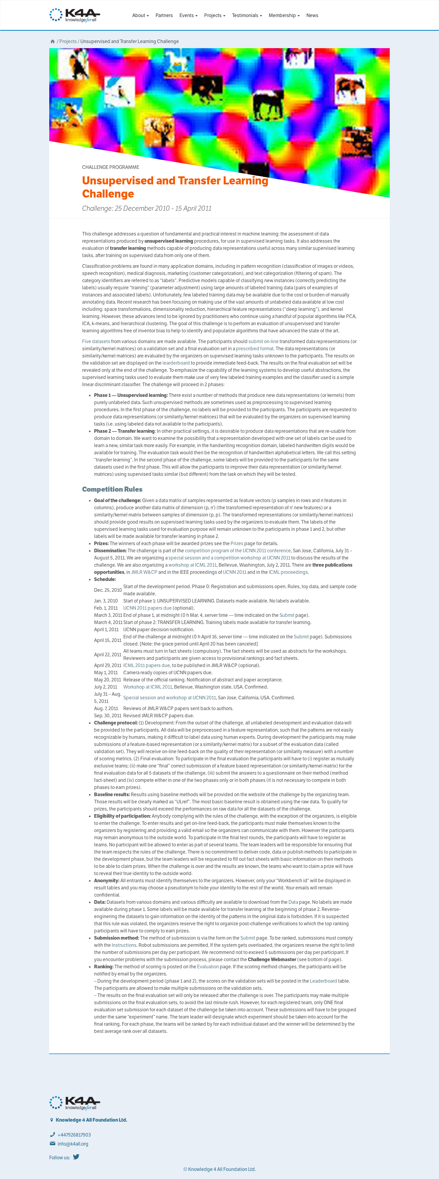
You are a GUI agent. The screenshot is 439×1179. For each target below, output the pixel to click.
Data (293, 902)
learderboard (176, 363)
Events (187, 15)
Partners (164, 15)
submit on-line (263, 341)
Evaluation (208, 967)
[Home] (52, 41)
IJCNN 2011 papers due (147, 608)
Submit (287, 615)
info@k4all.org (73, 1144)
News (312, 15)
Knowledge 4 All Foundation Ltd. (91, 1120)
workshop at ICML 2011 (192, 565)
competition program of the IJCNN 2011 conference (238, 551)
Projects (213, 15)
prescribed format (255, 348)
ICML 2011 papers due (146, 665)
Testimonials (245, 15)
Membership (283, 15)
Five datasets (96, 341)
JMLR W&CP (144, 572)
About (139, 15)
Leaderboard (323, 981)
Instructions (124, 945)
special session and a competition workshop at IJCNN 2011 (229, 558)
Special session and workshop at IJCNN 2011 (169, 698)
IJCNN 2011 (234, 572)
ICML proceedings (288, 572)
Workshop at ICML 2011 (147, 687)
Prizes (237, 543)
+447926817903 (74, 1135)
